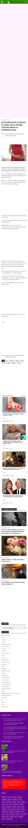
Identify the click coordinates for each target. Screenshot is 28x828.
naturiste (4, 809)
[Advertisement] (14, 60)
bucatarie (4, 799)
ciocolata (9, 802)
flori (7, 804)
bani (7, 360)
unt (25, 814)
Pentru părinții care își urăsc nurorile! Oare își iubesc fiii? (13, 583)
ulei (21, 814)
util (7, 816)
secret (3, 814)
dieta (19, 802)
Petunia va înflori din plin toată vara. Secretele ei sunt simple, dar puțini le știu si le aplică (14, 719)
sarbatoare (18, 811)
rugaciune (11, 811)
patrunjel (13, 809)
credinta (14, 802)
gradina (21, 804)
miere (22, 806)
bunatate (12, 360)
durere (23, 802)
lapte (18, 806)
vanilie (11, 816)
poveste (13, 363)
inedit (22, 360)
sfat (7, 814)
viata (16, 816)
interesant (8, 806)
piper (18, 809)
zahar (3, 819)
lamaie (14, 806)
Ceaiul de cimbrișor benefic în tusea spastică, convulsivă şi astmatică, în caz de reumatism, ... (12, 771)
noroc (3, 363)
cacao (20, 799)
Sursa (3, 322)
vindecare (20, 816)
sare (23, 811)
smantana (12, 814)
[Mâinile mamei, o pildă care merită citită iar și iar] (14, 545)
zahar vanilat (9, 819)
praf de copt (5, 811)
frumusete (16, 804)
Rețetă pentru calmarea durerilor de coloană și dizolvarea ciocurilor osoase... (12, 761)
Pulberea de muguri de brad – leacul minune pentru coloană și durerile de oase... (13, 751)
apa (8, 797)
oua (9, 809)
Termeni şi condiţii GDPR (14, 826)
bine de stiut (13, 797)
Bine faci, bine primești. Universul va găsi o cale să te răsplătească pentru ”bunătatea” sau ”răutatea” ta (12, 531)
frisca (11, 804)
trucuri (17, 814)
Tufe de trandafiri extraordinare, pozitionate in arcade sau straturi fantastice (14, 733)
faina (3, 804)
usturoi (3, 816)
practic (22, 809)
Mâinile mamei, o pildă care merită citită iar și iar (12, 560)
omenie (8, 363)
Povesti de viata (5, 120)
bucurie (10, 799)
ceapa (3, 802)
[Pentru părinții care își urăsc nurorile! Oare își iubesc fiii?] (14, 571)
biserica (19, 797)
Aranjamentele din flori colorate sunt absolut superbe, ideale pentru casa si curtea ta (13, 737)
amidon (4, 797)
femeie (17, 360)
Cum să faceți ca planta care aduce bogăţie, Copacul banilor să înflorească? (13, 723)
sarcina (18, 363)
